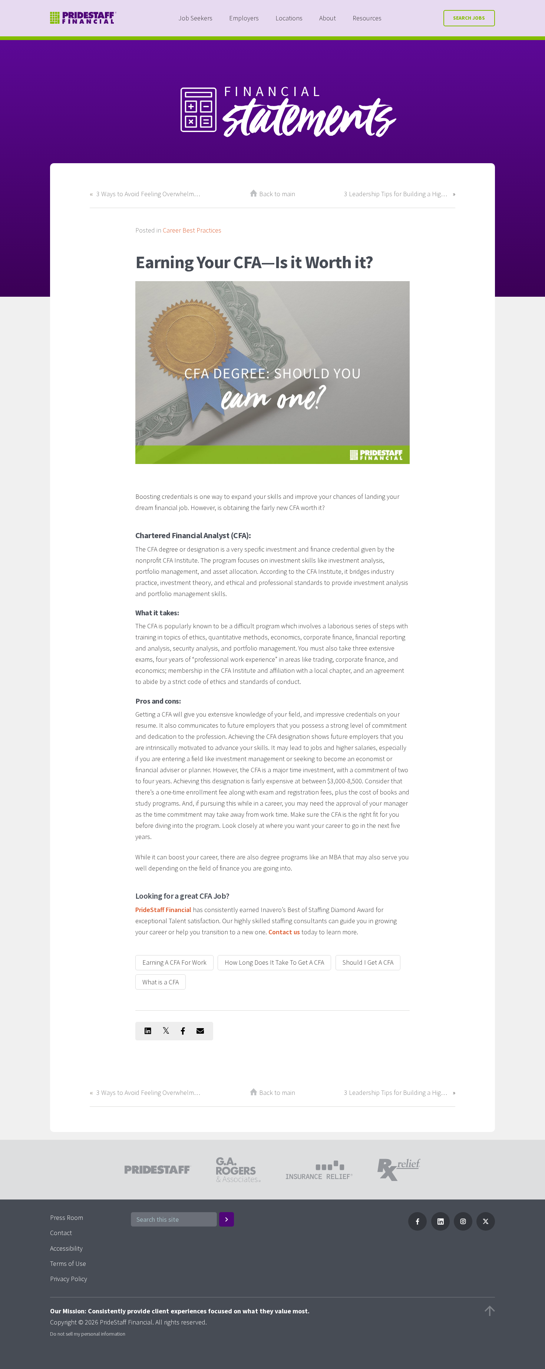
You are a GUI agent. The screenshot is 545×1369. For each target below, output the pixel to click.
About (327, 18)
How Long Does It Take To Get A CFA (274, 962)
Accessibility (66, 1248)
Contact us (284, 932)
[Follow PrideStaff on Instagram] (463, 1228)
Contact (61, 1232)
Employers (244, 18)
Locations (289, 18)
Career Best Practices (192, 230)
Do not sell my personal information (87, 1333)
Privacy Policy (68, 1278)
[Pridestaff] (83, 18)
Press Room (66, 1217)
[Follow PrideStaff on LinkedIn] (440, 1228)
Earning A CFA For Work (174, 962)
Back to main (277, 194)
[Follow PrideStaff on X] (485, 1228)
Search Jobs (469, 18)
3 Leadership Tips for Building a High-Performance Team (396, 194)
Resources (367, 18)
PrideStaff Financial (163, 909)
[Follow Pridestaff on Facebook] (417, 1228)
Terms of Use (68, 1263)
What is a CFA (160, 982)
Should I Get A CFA (368, 962)
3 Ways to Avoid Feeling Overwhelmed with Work (148, 194)
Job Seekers (195, 18)
